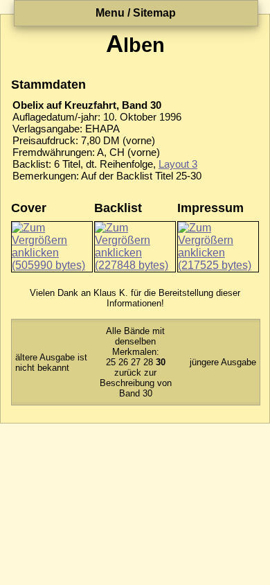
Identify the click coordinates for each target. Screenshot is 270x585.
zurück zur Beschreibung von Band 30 (136, 383)
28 (148, 362)
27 (136, 362)
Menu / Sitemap (136, 13)
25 (111, 362)
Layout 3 (178, 164)
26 (123, 362)
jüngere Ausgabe (223, 362)
